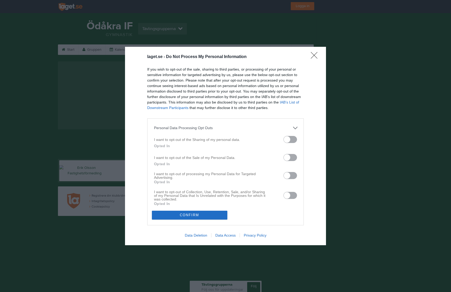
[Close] (316, 57)
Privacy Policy (255, 235)
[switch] (290, 139)
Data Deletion (196, 235)
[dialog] (225, 146)
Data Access (225, 235)
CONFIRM (189, 215)
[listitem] (225, 128)
